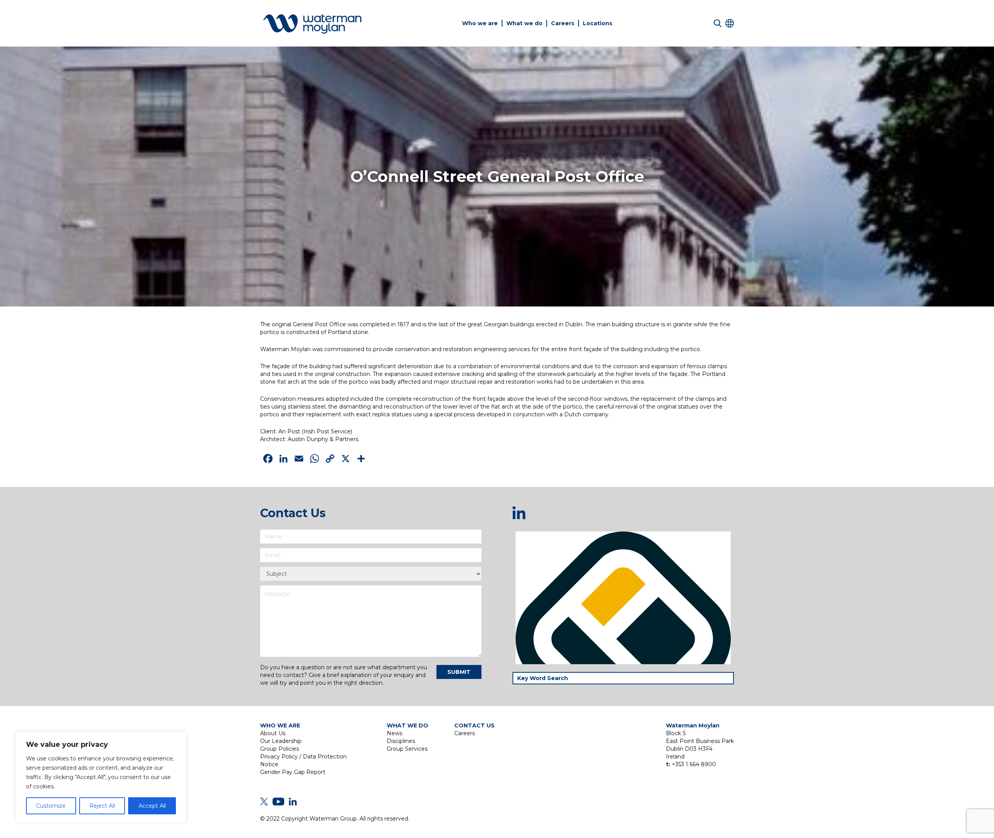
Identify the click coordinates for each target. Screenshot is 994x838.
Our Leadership (281, 741)
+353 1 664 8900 (694, 764)
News (394, 733)
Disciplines (401, 741)
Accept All (152, 805)
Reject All (102, 805)
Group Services (407, 748)
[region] (101, 777)
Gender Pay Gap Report (292, 772)
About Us (272, 733)
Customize (51, 805)
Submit (459, 671)
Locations (597, 23)
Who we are (480, 23)
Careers (562, 23)
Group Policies (279, 748)
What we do (524, 23)
